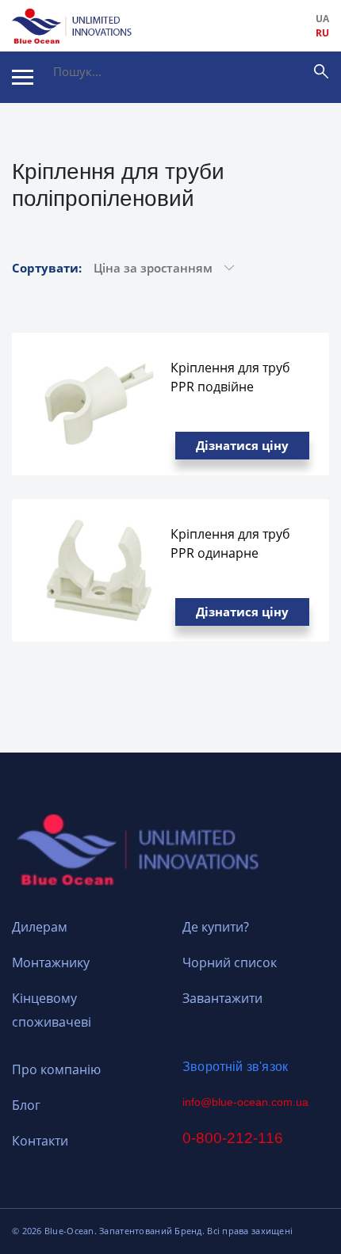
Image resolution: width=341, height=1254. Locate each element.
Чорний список (229, 962)
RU (322, 33)
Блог (26, 1105)
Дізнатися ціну (242, 445)
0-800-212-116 (232, 1138)
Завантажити (222, 998)
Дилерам (39, 927)
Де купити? (215, 927)
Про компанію (56, 1069)
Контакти (40, 1140)
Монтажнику (51, 962)
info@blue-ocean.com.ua (245, 1102)
